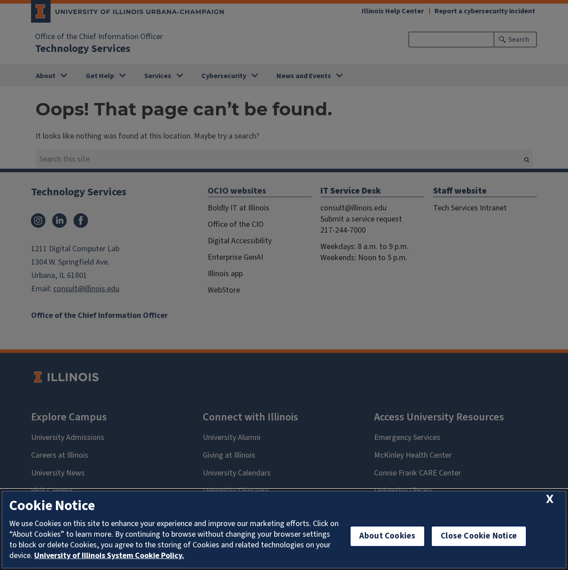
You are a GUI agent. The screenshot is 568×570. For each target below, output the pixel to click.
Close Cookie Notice (479, 536)
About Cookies (387, 536)
